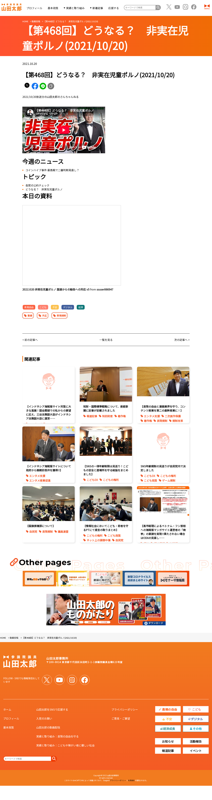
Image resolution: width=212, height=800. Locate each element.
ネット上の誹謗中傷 (98, 540)
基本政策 (53, 8)
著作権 (122, 416)
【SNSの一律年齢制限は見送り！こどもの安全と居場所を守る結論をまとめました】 (105, 470)
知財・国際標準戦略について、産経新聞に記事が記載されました (105, 408)
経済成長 (169, 728)
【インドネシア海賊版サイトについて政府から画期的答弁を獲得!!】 (48, 468)
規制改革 (177, 421)
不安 (55, 307)
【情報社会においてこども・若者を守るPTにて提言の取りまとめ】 (105, 528)
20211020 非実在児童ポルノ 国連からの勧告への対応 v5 (55, 289)
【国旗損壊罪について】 (40, 526)
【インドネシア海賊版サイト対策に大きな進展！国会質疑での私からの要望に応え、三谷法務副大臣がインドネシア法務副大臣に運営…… (48, 412)
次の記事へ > (182, 340)
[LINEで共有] (43, 86)
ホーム (7, 709)
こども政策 (150, 480)
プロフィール (34, 8)
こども (43, 307)
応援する (113, 8)
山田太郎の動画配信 (48, 727)
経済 (80, 307)
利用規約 (131, 780)
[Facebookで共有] (35, 86)
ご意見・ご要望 (120, 718)
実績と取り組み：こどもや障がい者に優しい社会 (65, 745)
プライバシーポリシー (124, 709)
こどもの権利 (111, 480)
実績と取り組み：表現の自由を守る (57, 736)
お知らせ (168, 741)
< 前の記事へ (30, 340)
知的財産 (107, 416)
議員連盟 (63, 531)
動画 (30, 315)
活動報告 (196, 741)
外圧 (44, 315)
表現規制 (61, 315)
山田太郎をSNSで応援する (52, 709)
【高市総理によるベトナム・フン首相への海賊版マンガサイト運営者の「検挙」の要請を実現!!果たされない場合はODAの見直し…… (163, 532)
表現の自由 (169, 709)
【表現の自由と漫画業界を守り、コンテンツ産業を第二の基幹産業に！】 (163, 408)
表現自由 (29, 307)
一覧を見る (106, 340)
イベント (196, 750)
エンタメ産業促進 (40, 480)
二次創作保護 (173, 416)
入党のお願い (44, 718)
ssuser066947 (105, 289)
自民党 (33, 531)
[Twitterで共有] (27, 86)
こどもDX (92, 480)
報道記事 (92, 416)
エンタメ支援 (152, 416)
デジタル (67, 307)
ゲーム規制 (168, 480)
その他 (197, 728)
